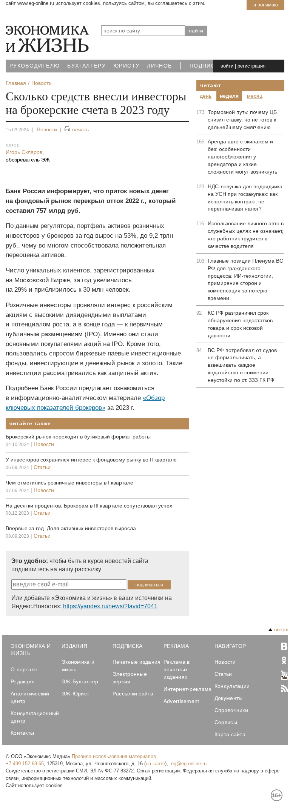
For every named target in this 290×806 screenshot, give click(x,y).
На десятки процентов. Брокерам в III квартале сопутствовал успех (89, 506)
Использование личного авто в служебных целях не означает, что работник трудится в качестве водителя (246, 234)
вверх (281, 629)
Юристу (126, 66)
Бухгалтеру (86, 66)
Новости (47, 129)
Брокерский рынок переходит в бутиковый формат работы (78, 437)
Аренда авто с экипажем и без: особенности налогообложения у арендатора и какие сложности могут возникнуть (242, 156)
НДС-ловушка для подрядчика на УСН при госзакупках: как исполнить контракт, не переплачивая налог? (245, 197)
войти (227, 66)
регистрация (251, 66)
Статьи (42, 467)
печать (80, 129)
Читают (210, 85)
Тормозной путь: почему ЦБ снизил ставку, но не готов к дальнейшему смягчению (242, 119)
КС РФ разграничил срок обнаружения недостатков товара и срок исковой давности (240, 324)
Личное (159, 66)
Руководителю (34, 66)
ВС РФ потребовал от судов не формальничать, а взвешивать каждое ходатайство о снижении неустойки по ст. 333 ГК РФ (242, 365)
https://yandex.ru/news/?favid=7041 (110, 606)
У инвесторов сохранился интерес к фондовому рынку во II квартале (91, 460)
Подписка (206, 66)
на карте (155, 763)
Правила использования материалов (114, 756)
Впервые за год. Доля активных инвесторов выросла (71, 528)
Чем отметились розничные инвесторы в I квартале (69, 483)
